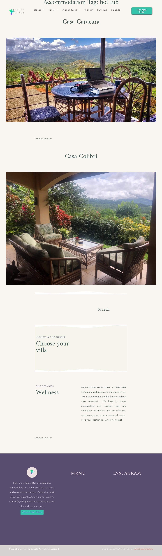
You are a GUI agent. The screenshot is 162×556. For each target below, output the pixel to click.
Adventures (69, 9)
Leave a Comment (43, 139)
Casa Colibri (81, 156)
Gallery (88, 9)
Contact (116, 9)
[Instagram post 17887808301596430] (114, 516)
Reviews (102, 9)
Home (37, 9)
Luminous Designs (143, 549)
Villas (52, 9)
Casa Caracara (81, 22)
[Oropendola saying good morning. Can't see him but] (140, 516)
